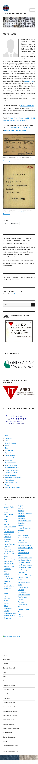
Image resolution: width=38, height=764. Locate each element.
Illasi (5, 583)
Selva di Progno (23, 577)
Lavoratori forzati (10, 455)
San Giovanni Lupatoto (25, 548)
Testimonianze (9, 480)
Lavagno (6, 591)
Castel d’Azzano (9, 551)
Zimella (20, 617)
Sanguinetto (22, 550)
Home (6, 435)
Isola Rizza (7, 588)
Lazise (6, 593)
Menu (32, 10)
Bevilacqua (7, 522)
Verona (20, 599)
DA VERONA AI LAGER (14, 14)
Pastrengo (21, 515)
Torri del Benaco (23, 587)
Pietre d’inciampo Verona (12, 487)
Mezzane (6, 601)
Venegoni (6, 120)
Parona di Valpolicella (25, 513)
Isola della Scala (9, 586)
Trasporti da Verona (11, 472)
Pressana (21, 525)
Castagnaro (7, 549)
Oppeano (21, 511)
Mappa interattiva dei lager (13, 477)
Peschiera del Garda (24, 520)
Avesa (6, 512)
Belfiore (6, 519)
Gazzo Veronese (9, 578)
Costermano (7, 568)
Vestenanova (22, 604)
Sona (20, 585)
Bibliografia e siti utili (11, 482)
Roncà (20, 533)
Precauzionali (9, 450)
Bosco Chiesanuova (10, 527)
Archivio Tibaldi (30, 118)
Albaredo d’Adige (9, 507)
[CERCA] (33, 304)
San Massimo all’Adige (25, 557)
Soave (20, 580)
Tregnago (21, 589)
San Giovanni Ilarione (24, 545)
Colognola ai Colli (9, 566)
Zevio (20, 614)
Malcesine (7, 598)
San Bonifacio (22, 543)
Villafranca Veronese (24, 612)
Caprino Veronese (9, 544)
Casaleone (7, 546)
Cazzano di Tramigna (10, 559)
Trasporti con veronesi (11, 470)
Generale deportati (10, 443)
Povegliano (21, 523)
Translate (17, 294)
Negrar (20, 506)
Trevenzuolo (22, 592)
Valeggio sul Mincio (24, 594)
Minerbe (6, 603)
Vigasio (20, 607)
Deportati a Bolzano (11, 463)
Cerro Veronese (8, 561)
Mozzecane (7, 618)
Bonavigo (6, 524)
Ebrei (6, 448)
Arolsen (24, 120)
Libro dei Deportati (15, 120)
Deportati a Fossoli (11, 465)
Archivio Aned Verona (27, 106)
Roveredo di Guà (23, 538)
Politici (7, 445)
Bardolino (6, 517)
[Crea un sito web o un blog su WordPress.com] (17, 751)
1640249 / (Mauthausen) (22, 128)
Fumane (6, 576)
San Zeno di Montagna (25, 575)
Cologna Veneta (9, 564)
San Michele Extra (24, 562)
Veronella (21, 602)
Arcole (6, 509)
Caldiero (6, 541)
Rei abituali (8, 460)
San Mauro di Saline (24, 560)
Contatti (7, 440)
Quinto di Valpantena (24, 528)
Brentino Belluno (9, 531)
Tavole (7, 485)
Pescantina (21, 518)
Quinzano (21, 530)
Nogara (20, 508)
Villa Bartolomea (23, 609)
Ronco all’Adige (23, 535)
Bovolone (6, 529)
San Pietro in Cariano (24, 567)
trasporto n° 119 (29, 81)
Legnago (6, 596)
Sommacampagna (24, 582)
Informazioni (8, 438)
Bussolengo (7, 534)
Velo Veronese (22, 597)
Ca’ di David (7, 539)
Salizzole (21, 540)
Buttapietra (7, 536)
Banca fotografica (10, 475)
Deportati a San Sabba (12, 468)
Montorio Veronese (9, 615)
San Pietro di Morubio (25, 565)
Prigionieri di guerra (10, 453)
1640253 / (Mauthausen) (15, 130)
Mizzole (6, 605)
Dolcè (5, 571)
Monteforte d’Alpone (10, 613)
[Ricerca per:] (17, 304)
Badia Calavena (8, 514)
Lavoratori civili (9, 458)
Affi (5, 504)
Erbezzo (6, 573)
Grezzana (7, 581)
